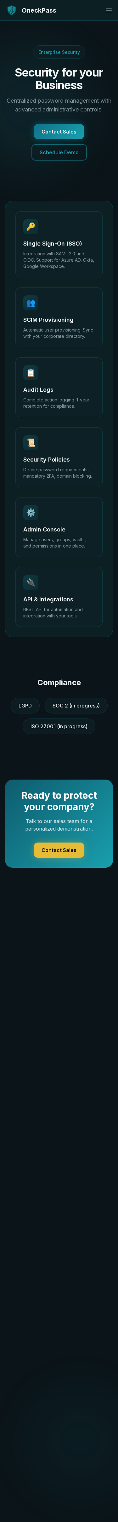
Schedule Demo (59, 152)
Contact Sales (59, 131)
